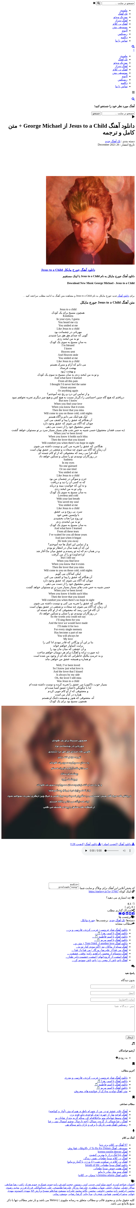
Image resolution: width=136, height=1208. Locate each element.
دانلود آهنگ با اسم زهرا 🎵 (112, 1081)
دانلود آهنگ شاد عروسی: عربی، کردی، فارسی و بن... (97, 929)
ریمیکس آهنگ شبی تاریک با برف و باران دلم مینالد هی (96, 1124)
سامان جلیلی (112, 1187)
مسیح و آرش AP (40, 1190)
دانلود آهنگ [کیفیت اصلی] (117, 844)
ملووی (124, 10)
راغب (21, 1184)
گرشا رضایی (75, 1194)
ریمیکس (123, 33)
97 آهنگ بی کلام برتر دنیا (113, 1144)
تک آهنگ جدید (112, 141)
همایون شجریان (102, 1194)
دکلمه (124, 37)
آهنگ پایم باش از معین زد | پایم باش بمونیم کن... (100, 960)
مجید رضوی (12, 1187)
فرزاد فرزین (26, 1187)
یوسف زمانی (60, 1194)
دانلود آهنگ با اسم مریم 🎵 (112, 1087)
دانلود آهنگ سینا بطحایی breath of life (106, 1165)
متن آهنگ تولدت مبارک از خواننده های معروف (101, 1091)
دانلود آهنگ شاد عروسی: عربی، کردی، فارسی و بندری (96, 1077)
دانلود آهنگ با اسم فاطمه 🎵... (110, 936)
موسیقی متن (120, 27)
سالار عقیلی (128, 1187)
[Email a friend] (120, 913)
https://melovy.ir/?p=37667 (104, 891)
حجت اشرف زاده (63, 1184)
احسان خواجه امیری (123, 1184)
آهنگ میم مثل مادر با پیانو (113, 1171)
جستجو (96, 113)
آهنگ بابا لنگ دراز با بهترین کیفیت (108, 1154)
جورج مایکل (88, 920)
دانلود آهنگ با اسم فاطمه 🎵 (111, 1084)
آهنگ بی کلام (120, 23)
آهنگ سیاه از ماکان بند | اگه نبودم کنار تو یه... (102, 946)
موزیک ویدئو (121, 17)
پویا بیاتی (88, 1194)
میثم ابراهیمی (119, 1194)
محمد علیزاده (74, 1190)
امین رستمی (80, 1184)
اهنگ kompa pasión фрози (113, 1151)
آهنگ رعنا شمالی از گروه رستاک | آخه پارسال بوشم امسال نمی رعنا (88, 1121)
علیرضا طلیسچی (61, 1187)
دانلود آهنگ (123, 296)
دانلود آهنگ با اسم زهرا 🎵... (111, 933)
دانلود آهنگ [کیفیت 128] (84, 844)
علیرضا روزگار (80, 1187)
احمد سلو (106, 1184)
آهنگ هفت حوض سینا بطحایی (110, 1168)
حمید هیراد (31, 1184)
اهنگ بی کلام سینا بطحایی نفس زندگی (105, 1158)
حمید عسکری (45, 1184)
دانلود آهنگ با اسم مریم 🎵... (111, 939)
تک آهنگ (123, 13)
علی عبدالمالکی (43, 1187)
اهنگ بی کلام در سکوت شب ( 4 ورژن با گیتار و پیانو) (97, 1161)
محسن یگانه (89, 1190)
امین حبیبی (94, 1184)
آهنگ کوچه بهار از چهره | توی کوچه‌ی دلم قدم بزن (99, 1114)
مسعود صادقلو (58, 1190)
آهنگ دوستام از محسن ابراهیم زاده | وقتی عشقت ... (97, 953)
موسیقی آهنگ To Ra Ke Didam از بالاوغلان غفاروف (98, 1148)
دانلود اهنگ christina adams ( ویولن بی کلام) (103, 1175)
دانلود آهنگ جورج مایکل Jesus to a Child (68, 270)
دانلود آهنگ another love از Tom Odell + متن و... (100, 943)
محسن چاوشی (104, 1190)
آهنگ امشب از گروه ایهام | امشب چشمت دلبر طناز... (97, 956)
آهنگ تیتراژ (121, 20)
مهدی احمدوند (22, 1190)
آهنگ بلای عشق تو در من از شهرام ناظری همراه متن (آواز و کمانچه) (88, 1111)
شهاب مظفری (97, 1187)
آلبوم (125, 30)
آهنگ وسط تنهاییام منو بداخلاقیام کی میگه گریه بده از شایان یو (91, 1117)
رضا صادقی (11, 1184)
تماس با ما (121, 40)
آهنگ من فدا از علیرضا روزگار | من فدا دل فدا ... (100, 950)
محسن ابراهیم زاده (124, 1190)
